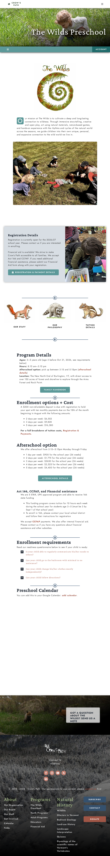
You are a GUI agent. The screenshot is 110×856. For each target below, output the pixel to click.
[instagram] (52, 773)
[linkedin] (46, 779)
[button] (55, 553)
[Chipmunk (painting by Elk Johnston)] (90, 300)
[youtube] (58, 773)
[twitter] (63, 773)
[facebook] (46, 773)
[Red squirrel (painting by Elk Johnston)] (19, 301)
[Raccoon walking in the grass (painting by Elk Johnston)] (55, 300)
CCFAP (36, 521)
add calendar (69, 595)
